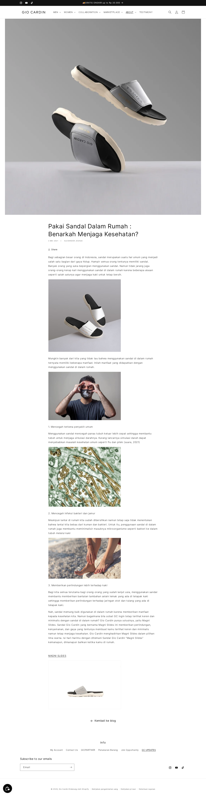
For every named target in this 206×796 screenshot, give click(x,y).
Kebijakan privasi (128, 789)
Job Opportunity (130, 750)
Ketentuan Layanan (147, 789)
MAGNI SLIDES (57, 655)
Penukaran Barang (108, 750)
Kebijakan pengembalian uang (105, 789)
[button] (56, 12)
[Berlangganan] (71, 767)
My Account (56, 750)
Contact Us (72, 750)
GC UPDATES (149, 750)
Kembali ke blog (105, 720)
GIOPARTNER (88, 750)
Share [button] (54, 249)
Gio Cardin (63, 789)
